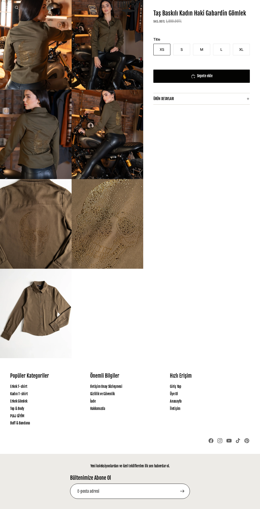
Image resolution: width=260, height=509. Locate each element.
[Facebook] (211, 441)
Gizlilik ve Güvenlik (102, 394)
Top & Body (17, 408)
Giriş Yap (175, 386)
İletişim (175, 408)
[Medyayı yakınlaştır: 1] (36, 45)
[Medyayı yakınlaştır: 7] (36, 313)
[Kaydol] (182, 491)
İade (93, 401)
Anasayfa (176, 401)
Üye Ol (174, 394)
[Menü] (6, 7)
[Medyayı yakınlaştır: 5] (36, 224)
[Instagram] (220, 441)
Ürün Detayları (163, 99)
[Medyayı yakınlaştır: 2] (107, 45)
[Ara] (16, 7)
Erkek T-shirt (18, 386)
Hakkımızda (97, 408)
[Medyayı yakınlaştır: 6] (107, 224)
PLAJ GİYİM (17, 416)
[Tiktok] (238, 441)
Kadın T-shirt (19, 394)
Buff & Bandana (20, 423)
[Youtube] (229, 441)
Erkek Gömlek (18, 401)
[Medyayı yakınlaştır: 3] (36, 134)
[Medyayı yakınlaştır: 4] (107, 134)
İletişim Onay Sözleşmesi (106, 386)
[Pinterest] (247, 441)
